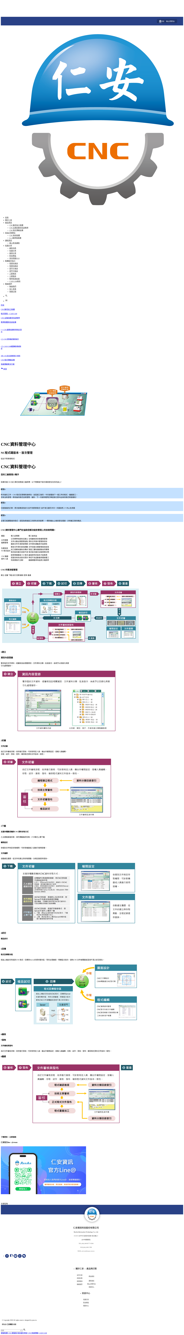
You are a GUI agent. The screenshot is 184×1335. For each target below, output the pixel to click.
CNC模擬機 (12, 1333)
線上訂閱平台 (91, 1284)
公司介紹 (79, 1275)
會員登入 (91, 1287)
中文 (161, 21)
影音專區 (86, 1302)
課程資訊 (91, 1281)
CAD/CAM (43, 1333)
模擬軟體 (4, 1333)
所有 (2, 305)
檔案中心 (86, 1305)
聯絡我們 (79, 1284)
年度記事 (79, 1278)
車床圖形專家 (22, 1333)
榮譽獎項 (79, 1281)
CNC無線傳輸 (33, 1333)
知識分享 (86, 1299)
